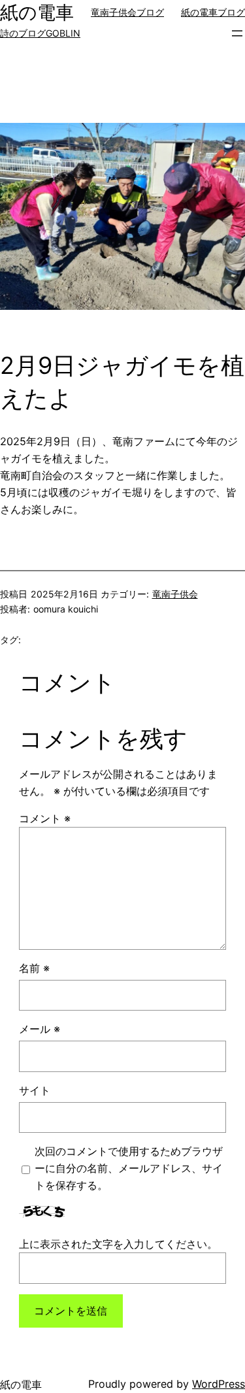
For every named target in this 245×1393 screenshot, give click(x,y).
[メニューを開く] (237, 33)
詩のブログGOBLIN (40, 33)
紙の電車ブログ (213, 12)
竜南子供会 (175, 593)
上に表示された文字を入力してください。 (118, 1243)
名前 (34, 968)
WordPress (218, 1383)
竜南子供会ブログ (127, 12)
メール (39, 1028)
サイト (34, 1090)
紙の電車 (37, 12)
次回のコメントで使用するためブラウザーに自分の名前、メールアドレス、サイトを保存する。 (129, 1168)
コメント (45, 818)
